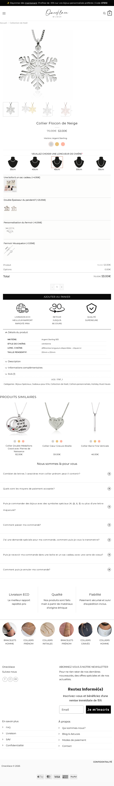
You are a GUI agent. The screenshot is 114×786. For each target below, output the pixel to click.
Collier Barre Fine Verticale (95, 446)
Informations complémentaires (25, 367)
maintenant (31, 3)
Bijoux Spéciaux (23, 384)
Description (14, 361)
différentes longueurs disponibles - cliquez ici (61, 348)
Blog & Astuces (71, 734)
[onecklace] (57, 13)
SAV (8, 739)
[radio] (51, 144)
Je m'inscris (98, 709)
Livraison (11, 733)
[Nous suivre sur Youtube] (15, 679)
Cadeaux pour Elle (41, 384)
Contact (67, 746)
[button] (4, 13)
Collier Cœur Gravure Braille (57, 446)
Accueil (3, 23)
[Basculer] (6, 362)
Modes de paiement (74, 740)
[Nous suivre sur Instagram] (10, 679)
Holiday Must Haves (100, 384)
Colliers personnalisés (79, 384)
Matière (47, 138)
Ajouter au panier (57, 296)
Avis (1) (11, 374)
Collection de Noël (19, 23)
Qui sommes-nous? (74, 728)
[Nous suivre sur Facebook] (5, 679)
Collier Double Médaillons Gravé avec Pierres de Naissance (19, 448)
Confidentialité (15, 745)
